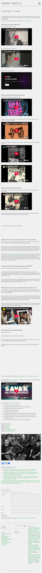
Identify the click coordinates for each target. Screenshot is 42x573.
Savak (2, 16)
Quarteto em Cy (8, 482)
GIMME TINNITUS (11, 3)
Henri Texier (32, 480)
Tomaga (12, 483)
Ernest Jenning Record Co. (11, 429)
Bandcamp (8, 425)
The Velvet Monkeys (5, 483)
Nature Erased (14, 381)
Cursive (14, 480)
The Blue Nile (28, 482)
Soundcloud (8, 428)
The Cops (33, 482)
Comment (3, 494)
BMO (12, 480)
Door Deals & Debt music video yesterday (16, 379)
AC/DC (2, 480)
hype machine (4, 541)
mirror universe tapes (5, 542)
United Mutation (17, 483)
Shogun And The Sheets (20, 482)
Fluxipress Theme (33, 570)
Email (2, 509)
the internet (8, 423)
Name (2, 506)
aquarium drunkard (5, 536)
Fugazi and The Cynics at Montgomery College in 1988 (16, 254)
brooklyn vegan (4, 537)
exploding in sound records (6, 538)
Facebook (8, 426)
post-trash (3, 545)
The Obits (38, 482)
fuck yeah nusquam (5, 540)
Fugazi (23, 480)
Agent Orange (7, 480)
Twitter (7, 427)
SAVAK (13, 482)
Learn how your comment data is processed (26, 518)
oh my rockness (4, 543)
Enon (20, 480)
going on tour (11, 403)
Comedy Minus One (10, 431)
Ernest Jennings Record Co (26, 21)
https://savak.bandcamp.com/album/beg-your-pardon (27, 376)
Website (2, 512)
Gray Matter (27, 480)
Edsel (18, 480)
